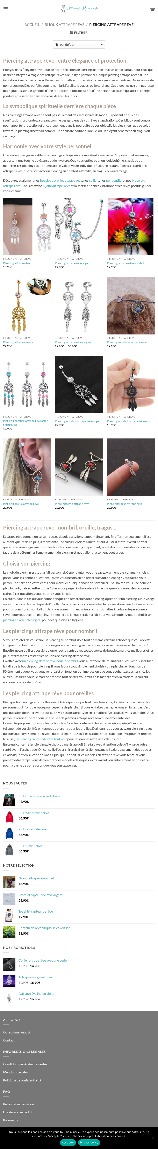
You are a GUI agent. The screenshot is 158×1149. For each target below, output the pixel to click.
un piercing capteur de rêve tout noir (41, 739)
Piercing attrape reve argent (73, 263)
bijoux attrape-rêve (56, 186)
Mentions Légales (15, 1072)
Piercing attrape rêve (16, 263)
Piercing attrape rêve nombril (126, 263)
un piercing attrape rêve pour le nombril (50, 661)
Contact (9, 1040)
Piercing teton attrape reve (72, 503)
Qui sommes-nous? (16, 1032)
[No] (152, 1139)
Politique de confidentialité (22, 1080)
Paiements (10, 1120)
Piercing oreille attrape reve (21, 503)
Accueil (32, 24)
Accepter (68, 1142)
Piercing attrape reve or (18, 342)
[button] (5, 9)
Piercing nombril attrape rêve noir (129, 421)
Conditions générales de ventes (25, 1064)
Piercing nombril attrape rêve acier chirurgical (25, 422)
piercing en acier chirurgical (22, 620)
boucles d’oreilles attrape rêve (61, 180)
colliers (94, 180)
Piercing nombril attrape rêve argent (78, 421)
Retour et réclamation (18, 1104)
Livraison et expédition (19, 1112)
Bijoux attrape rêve (64, 24)
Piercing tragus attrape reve (124, 503)
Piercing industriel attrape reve (127, 342)
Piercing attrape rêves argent (73, 342)
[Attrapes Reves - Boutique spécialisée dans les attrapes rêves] (79, 8)
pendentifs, (114, 180)
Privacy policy (89, 1142)
